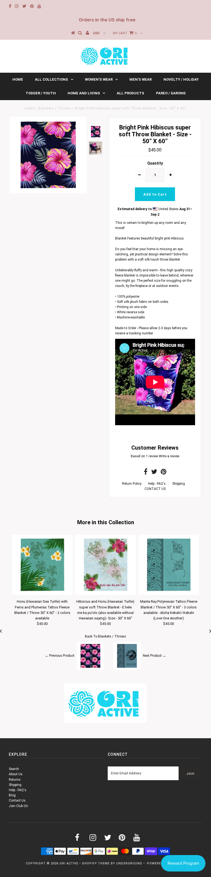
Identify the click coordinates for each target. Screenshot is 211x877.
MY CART (125, 33)
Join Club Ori (18, 806)
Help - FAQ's (157, 484)
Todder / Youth (41, 93)
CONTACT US (155, 489)
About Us (16, 774)
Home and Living (84, 93)
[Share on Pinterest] (163, 473)
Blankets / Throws (54, 108)
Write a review (169, 456)
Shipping (178, 484)
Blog (12, 795)
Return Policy (131, 484)
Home (17, 79)
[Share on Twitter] (154, 473)
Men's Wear (140, 79)
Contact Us (17, 800)
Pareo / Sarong (171, 93)
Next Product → (154, 656)
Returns (15, 780)
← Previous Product (59, 656)
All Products (130, 93)
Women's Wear (99, 79)
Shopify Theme (96, 863)
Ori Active (69, 863)
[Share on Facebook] (146, 473)
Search (14, 769)
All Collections (51, 79)
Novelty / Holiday (181, 79)
